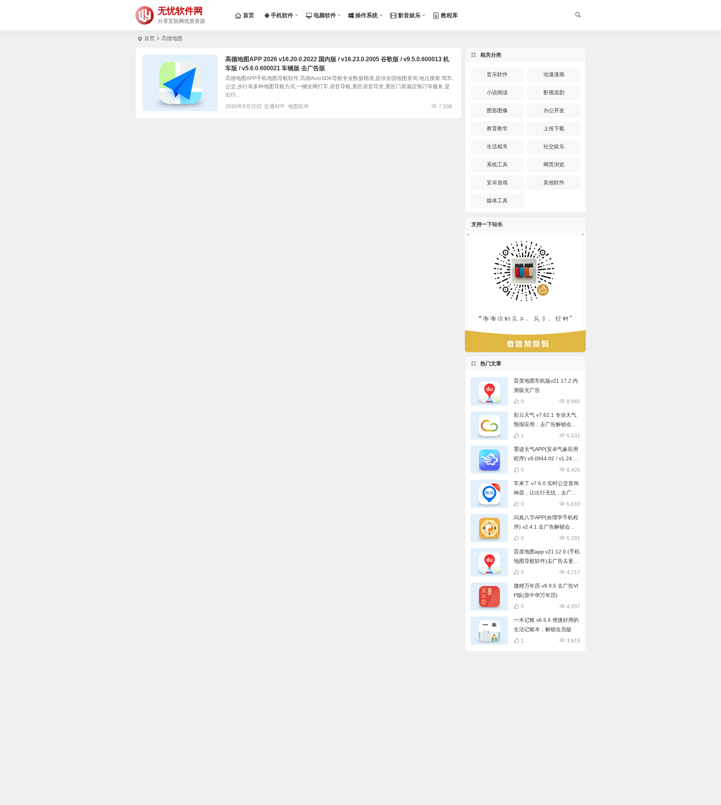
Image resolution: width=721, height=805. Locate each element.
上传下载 (553, 128)
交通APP (274, 106)
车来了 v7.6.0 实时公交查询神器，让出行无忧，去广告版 (546, 492)
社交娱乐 (553, 146)
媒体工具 (497, 200)
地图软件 (298, 106)
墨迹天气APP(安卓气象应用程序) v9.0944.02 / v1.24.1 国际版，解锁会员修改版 (546, 458)
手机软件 (281, 15)
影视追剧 (553, 92)
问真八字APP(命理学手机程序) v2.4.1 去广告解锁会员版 (546, 526)
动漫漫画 (553, 74)
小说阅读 (497, 92)
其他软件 (553, 182)
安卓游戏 (497, 182)
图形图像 (497, 110)
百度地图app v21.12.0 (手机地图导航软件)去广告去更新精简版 (547, 561)
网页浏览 (553, 164)
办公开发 (553, 110)
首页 (149, 38)
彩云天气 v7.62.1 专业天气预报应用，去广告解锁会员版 (545, 424)
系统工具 (497, 164)
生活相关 (158, 63)
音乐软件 (497, 74)
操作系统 (366, 15)
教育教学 (497, 128)
